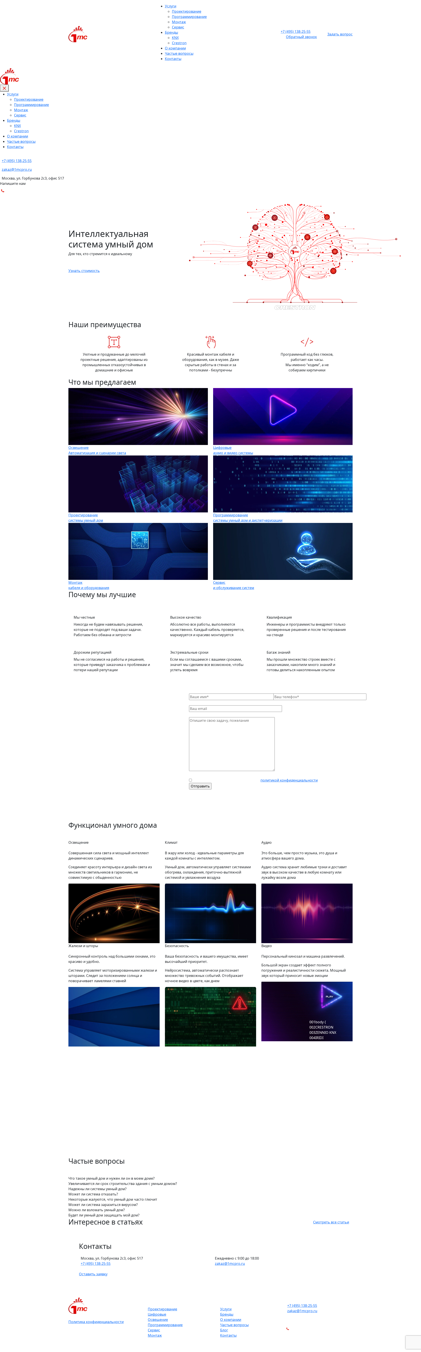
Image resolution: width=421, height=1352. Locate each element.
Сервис (178, 27)
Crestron (179, 43)
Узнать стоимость (84, 270)
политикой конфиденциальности (289, 780)
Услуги (170, 6)
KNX (175, 37)
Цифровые (157, 1314)
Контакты (173, 58)
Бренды (171, 32)
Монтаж (179, 21)
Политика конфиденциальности (96, 1321)
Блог (224, 1330)
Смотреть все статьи (331, 1222)
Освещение (158, 1319)
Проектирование (186, 11)
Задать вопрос (340, 34)
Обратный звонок (301, 36)
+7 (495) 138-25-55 (96, 1263)
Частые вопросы (179, 53)
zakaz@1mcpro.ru (230, 1263)
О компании (175, 48)
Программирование (189, 16)
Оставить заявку (93, 1274)
